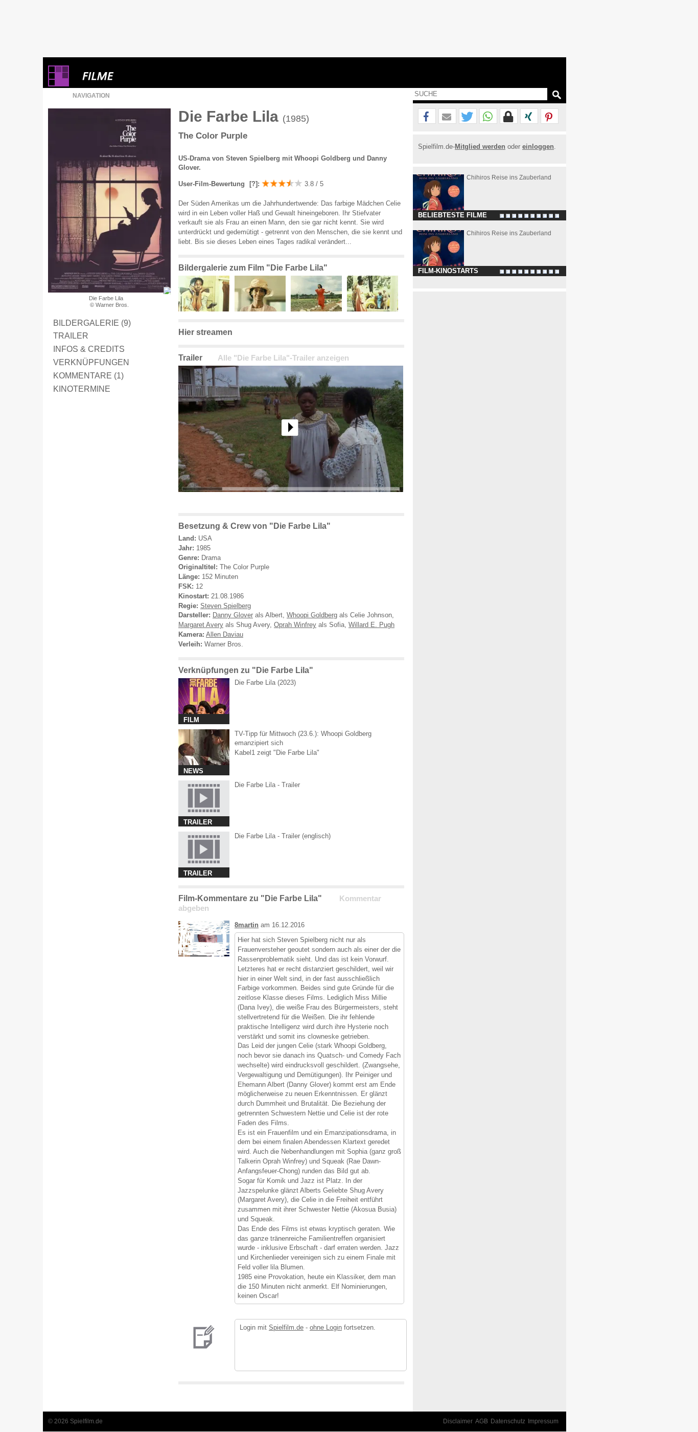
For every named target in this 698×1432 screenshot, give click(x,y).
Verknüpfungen (91, 362)
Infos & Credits (89, 348)
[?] (252, 184)
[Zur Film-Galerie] (206, 309)
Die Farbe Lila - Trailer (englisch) (283, 836)
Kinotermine (81, 388)
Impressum (543, 1421)
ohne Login (326, 1327)
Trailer (70, 335)
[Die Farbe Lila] (290, 500)
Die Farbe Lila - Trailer (267, 785)
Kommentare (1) (88, 375)
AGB (481, 1421)
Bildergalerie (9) (92, 322)
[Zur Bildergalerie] (167, 290)
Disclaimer (458, 1421)
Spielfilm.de (286, 1327)
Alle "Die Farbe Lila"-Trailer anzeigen (283, 358)
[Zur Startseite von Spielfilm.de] (58, 84)
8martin (247, 925)
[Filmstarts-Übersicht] (135, 76)
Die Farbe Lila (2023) (265, 682)
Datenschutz (508, 1421)
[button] (426, 116)
